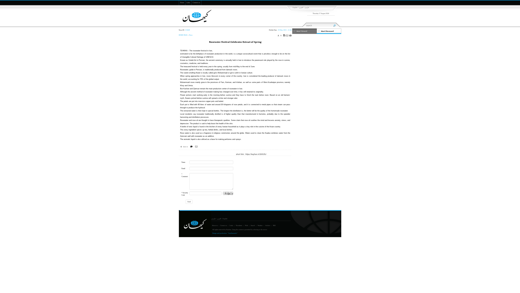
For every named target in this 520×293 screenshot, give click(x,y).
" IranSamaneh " (232, 233)
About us (215, 225)
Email (183, 168)
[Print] (290, 35)
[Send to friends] (287, 35)
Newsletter (239, 225)
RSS (274, 225)
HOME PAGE (183, 35)
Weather (260, 225)
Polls (246, 225)
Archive (267, 225)
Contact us (223, 225)
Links (231, 225)
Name (183, 162)
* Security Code (184, 194)
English (295, 7)
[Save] (284, 35)
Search (253, 225)
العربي (301, 7)
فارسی (307, 7)
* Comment (184, 175)
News (190, 35)
